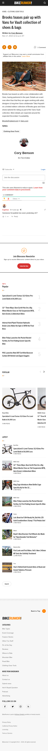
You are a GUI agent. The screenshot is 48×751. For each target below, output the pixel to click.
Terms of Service (7, 733)
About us (5, 675)
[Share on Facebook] (4, 47)
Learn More (26, 56)
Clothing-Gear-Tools (11, 131)
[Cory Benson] (24, 143)
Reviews (5, 649)
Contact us (6, 679)
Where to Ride (7, 653)
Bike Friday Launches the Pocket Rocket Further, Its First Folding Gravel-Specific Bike (16, 340)
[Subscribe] (28, 706)
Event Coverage (8, 633)
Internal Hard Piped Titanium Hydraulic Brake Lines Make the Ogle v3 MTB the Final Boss (18, 325)
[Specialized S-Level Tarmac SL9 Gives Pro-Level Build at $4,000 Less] (19, 399)
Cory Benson (17, 33)
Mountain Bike (16, 547)
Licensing (5, 729)
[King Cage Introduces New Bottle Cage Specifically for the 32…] (7, 485)
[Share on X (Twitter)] (10, 47)
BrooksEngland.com (10, 121)
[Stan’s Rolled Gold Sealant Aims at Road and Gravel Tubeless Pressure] (7, 567)
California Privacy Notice (9, 726)
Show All (7, 584)
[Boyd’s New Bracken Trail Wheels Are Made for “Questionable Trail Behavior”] (7, 534)
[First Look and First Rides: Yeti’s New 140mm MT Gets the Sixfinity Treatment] (7, 551)
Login (43, 169)
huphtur (5, 210)
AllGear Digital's (20, 714)
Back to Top (35, 611)
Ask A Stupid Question (10, 687)
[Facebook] (4, 706)
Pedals (15, 514)
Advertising (6, 696)
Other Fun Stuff (7, 641)
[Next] (44, 372)
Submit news (6, 683)
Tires (14, 563)
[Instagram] (20, 706)
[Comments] (36, 47)
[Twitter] (12, 706)
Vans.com (24, 121)
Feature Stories (7, 637)
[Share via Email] (15, 47)
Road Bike (5, 413)
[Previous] (40, 372)
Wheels (15, 530)
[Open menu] (3, 3)
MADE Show (41, 413)
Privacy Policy (6, 722)
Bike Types (6, 629)
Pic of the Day (7, 645)
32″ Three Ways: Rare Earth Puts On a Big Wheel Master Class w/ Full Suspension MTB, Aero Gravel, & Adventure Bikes (18, 310)
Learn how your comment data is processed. (22, 189)
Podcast (5, 691)
